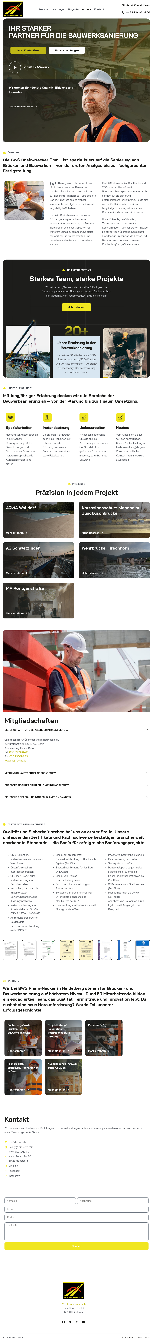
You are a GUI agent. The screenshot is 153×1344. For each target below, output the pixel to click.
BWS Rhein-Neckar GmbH (73, 1304)
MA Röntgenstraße (25, 588)
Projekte (73, 9)
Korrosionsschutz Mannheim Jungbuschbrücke (110, 510)
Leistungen (58, 9)
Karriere (86, 9)
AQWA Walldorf (21, 507)
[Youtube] (83, 1322)
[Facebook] (63, 1322)
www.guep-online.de (15, 760)
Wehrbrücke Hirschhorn (105, 548)
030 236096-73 (18, 756)
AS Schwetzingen (23, 548)
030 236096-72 (18, 752)
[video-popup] (15, 67)
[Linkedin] (70, 1322)
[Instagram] (76, 1322)
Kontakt (99, 9)
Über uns (43, 9)
